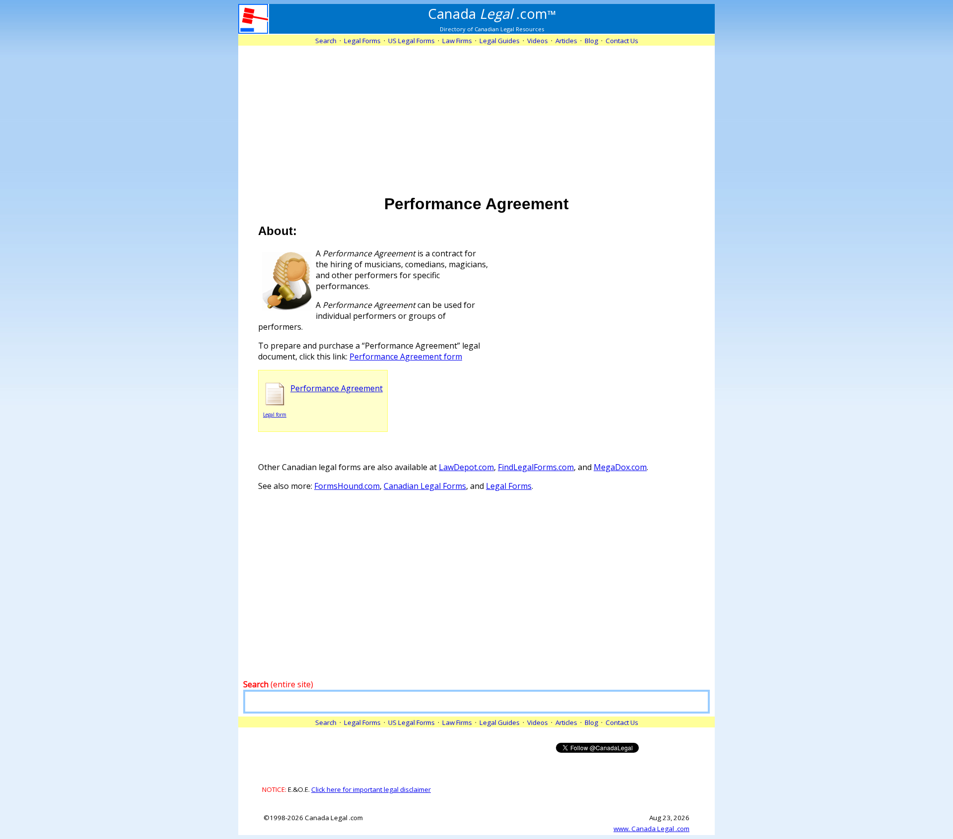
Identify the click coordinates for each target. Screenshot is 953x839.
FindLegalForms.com (536, 467)
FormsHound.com (347, 485)
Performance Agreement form (405, 356)
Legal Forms (509, 485)
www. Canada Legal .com (651, 828)
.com (492, 13)
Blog (591, 40)
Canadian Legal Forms (425, 485)
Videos (537, 40)
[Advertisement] (476, 115)
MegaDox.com (620, 467)
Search (326, 40)
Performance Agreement (336, 388)
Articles (566, 40)
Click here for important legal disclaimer (371, 789)
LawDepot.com (466, 467)
